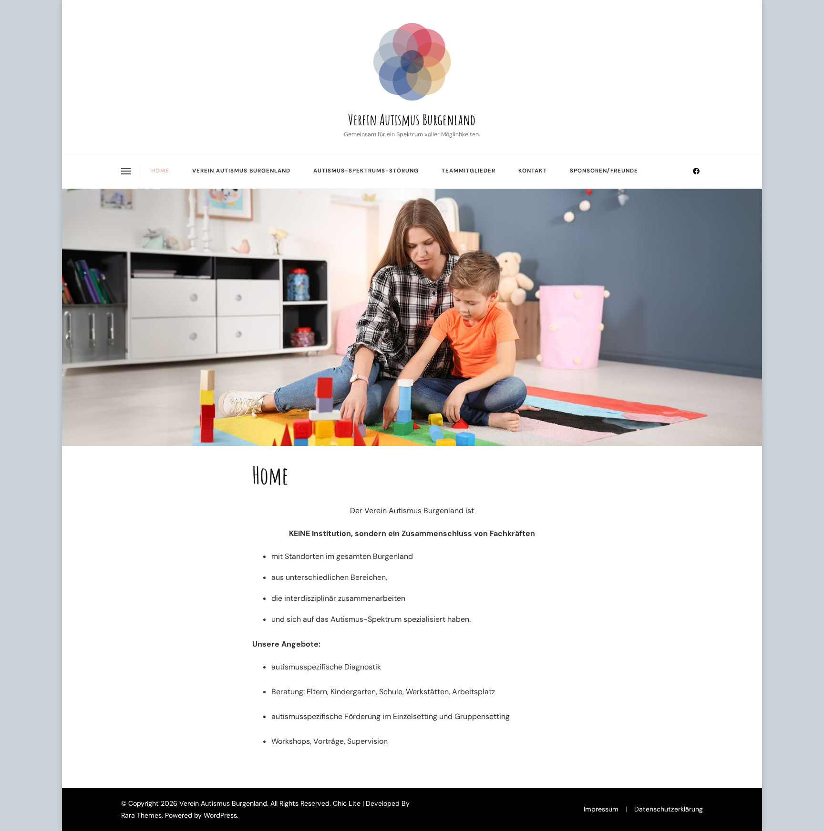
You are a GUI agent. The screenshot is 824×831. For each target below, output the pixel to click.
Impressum (601, 809)
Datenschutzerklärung (668, 809)
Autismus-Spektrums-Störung (366, 170)
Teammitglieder (468, 170)
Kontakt (532, 170)
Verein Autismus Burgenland (411, 119)
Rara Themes (141, 815)
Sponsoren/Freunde (604, 170)
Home (160, 170)
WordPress (220, 815)
